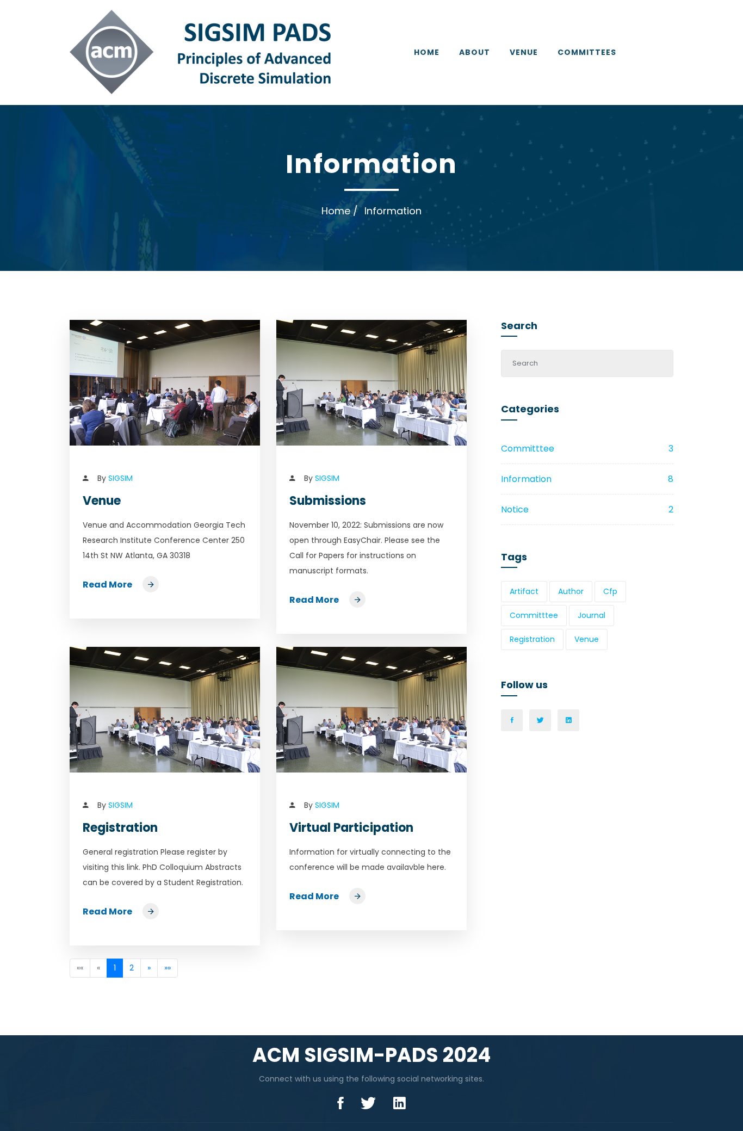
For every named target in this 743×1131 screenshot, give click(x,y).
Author (571, 591)
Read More (108, 584)
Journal (591, 615)
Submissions (327, 500)
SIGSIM (120, 478)
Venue (524, 52)
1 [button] (115, 967)
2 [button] (131, 967)
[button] (149, 968)
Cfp (610, 591)
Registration (120, 827)
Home (426, 52)
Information (587, 479)
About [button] (474, 52)
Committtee (587, 448)
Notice (587, 509)
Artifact (524, 591)
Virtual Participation (351, 827)
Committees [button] (587, 52)
